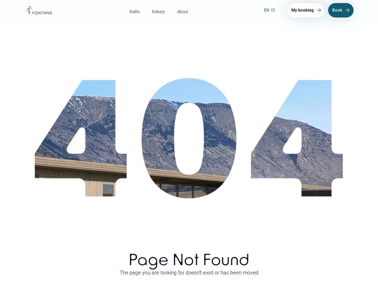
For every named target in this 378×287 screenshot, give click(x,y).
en (266, 10)
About (182, 11)
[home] (39, 10)
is (273, 10)
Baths (135, 11)
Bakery (158, 11)
